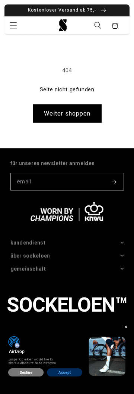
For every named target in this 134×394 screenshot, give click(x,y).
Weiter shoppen (67, 113)
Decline (26, 372)
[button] (13, 25)
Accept (64, 372)
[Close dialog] (126, 326)
